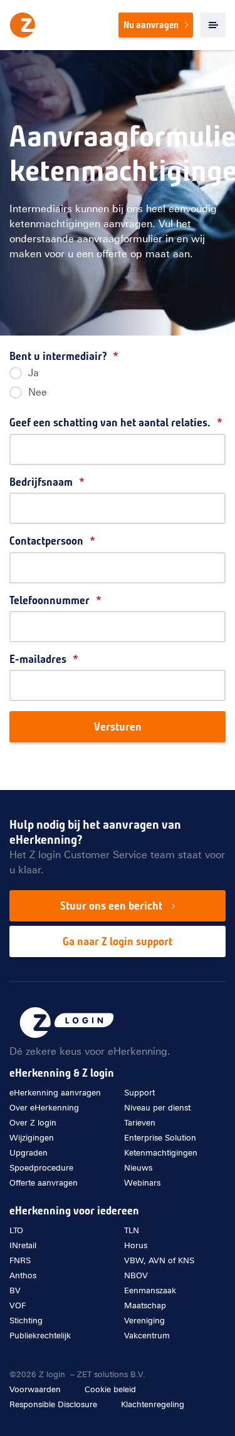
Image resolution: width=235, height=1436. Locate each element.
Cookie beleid (110, 1389)
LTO (16, 1230)
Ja (33, 373)
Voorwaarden (35, 1389)
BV (15, 1290)
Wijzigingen (31, 1137)
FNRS (20, 1260)
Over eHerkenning (44, 1107)
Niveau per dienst (157, 1107)
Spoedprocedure (41, 1167)
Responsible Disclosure (53, 1404)
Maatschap (145, 1305)
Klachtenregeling (152, 1404)
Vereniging (144, 1320)
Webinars (63, 278)
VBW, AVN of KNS (159, 1260)
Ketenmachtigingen (160, 1152)
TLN (131, 1230)
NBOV (136, 1275)
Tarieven (62, 258)
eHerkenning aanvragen (55, 1092)
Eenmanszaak (150, 1290)
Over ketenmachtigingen (96, 217)
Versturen (118, 727)
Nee (37, 392)
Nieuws (138, 1167)
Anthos (22, 1275)
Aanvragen (67, 238)
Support (139, 1092)
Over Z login (32, 1122)
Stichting (26, 1320)
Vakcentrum (147, 1335)
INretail (22, 1245)
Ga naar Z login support (117, 941)
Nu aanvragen (151, 25)
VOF (17, 1305)
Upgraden (28, 1152)
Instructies (66, 298)
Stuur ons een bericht (111, 906)
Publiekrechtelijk (40, 1335)
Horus (135, 1245)
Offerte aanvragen (43, 1182)
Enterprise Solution (160, 1137)
